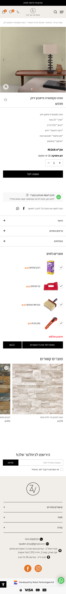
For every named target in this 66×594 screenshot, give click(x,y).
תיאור (60, 220)
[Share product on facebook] (24, 208)
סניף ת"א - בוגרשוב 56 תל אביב (32, 557)
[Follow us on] (38, 568)
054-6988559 (32, 539)
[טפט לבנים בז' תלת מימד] (37, 389)
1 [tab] (34, 89)
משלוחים (58, 241)
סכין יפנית (35, 323)
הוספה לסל (33, 174)
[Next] (3, 59)
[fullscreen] (6, 87)
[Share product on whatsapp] (17, 208)
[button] (3, 584)
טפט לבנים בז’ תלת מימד (51, 417)
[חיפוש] (55, 12)
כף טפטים (35, 286)
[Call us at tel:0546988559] (18, 12)
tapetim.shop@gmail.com (32, 543)
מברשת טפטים (33, 304)
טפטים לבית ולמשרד (35, 22)
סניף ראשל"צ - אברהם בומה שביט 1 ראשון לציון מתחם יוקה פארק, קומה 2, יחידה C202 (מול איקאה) (33, 550)
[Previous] (62, 59)
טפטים (49, 22)
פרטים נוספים (56, 231)
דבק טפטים (34, 267)
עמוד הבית (58, 22)
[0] (3, 12)
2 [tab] (31, 89)
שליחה (10, 462)
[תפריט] (62, 12)
